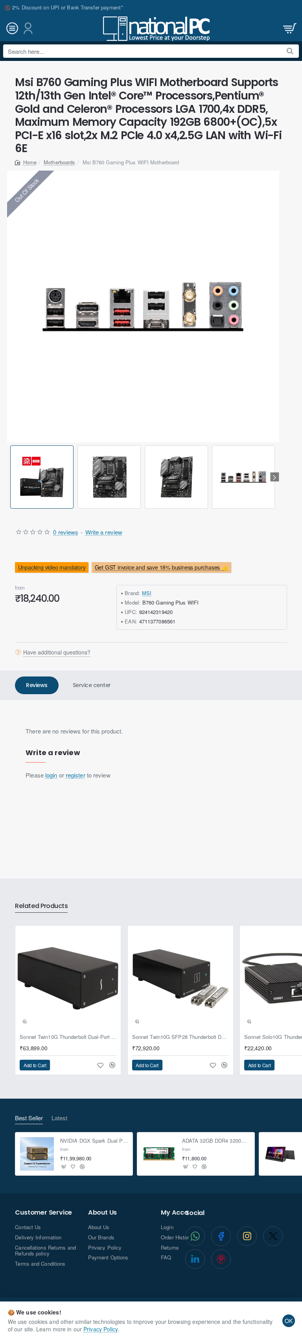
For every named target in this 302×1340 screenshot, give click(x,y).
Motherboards (59, 162)
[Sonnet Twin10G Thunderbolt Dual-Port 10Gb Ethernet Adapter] (68, 978)
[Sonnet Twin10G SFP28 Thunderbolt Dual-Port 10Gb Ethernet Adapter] (180, 978)
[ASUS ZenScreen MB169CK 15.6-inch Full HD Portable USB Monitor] (281, 1154)
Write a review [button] (103, 532)
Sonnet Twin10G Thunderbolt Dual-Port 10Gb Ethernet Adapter (68, 1037)
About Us (102, 1212)
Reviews (37, 685)
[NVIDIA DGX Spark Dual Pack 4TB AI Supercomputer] (37, 1154)
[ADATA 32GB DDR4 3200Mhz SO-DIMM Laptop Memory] (159, 1154)
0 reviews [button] (65, 532)
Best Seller (29, 1118)
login (51, 775)
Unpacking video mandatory (52, 567)
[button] (11, 477)
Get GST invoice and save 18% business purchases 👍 (161, 567)
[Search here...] (290, 51)
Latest (59, 1118)
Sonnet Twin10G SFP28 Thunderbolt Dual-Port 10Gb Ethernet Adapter (180, 1037)
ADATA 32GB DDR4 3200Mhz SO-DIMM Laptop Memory (216, 1141)
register (75, 775)
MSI (146, 593)
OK (289, 1321)
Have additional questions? (56, 652)
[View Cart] (289, 28)
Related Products (41, 906)
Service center (92, 685)
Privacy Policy (100, 1329)
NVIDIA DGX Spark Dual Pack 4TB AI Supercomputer (94, 1141)
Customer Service (43, 1212)
